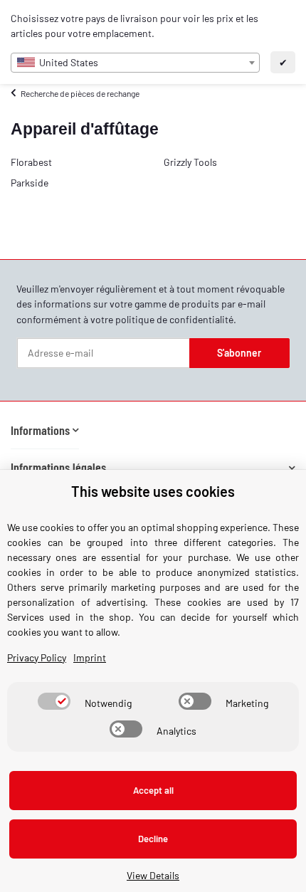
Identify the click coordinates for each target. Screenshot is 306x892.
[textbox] (135, 62)
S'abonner (239, 353)
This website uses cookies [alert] (153, 491)
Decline (153, 838)
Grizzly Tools (190, 162)
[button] (45, 430)
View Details (153, 875)
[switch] (54, 701)
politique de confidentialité (174, 319)
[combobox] (135, 63)
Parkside (29, 183)
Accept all (153, 790)
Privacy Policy (36, 657)
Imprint (89, 657)
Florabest (31, 162)
